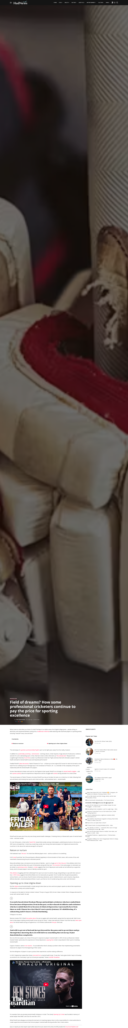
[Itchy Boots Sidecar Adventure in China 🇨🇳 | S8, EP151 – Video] (89, 760)
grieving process (22, 867)
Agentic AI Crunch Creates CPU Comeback (105, 769)
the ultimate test (61, 756)
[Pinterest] (18, 722)
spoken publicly (16, 773)
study (14, 857)
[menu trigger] (11, 2)
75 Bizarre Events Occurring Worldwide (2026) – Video (100, 825)
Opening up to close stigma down (57, 743)
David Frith (32, 842)
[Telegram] (20, 722)
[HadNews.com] (20, 2)
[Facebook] (15, 722)
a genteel (22, 750)
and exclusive (35, 754)
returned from (37, 955)
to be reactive (28, 945)
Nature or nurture (18, 743)
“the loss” (23, 853)
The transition (56, 865)
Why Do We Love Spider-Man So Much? (96, 822)
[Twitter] (17, 722)
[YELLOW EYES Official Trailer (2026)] (89, 742)
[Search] (117, 2)
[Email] (22, 722)
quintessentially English (32, 750)
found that (27, 758)
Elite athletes (13, 873)
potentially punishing (24, 754)
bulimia (55, 773)
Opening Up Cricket (58, 1014)
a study (35, 867)
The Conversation (20, 719)
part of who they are (60, 863)
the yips (54, 922)
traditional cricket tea (43, 731)
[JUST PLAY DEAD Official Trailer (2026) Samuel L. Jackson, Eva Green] (89, 751)
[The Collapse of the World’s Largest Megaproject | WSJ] (89, 779)
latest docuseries (24, 763)
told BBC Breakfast (54, 957)
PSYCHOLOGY (13, 698)
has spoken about (31, 918)
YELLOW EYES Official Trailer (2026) (103, 741)
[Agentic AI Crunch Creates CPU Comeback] (89, 770)
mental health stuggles (69, 771)
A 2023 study (16, 875)
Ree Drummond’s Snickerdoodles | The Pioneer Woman (100, 800)
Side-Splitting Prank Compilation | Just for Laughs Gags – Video (102, 809)
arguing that (49, 940)
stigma (16, 886)
